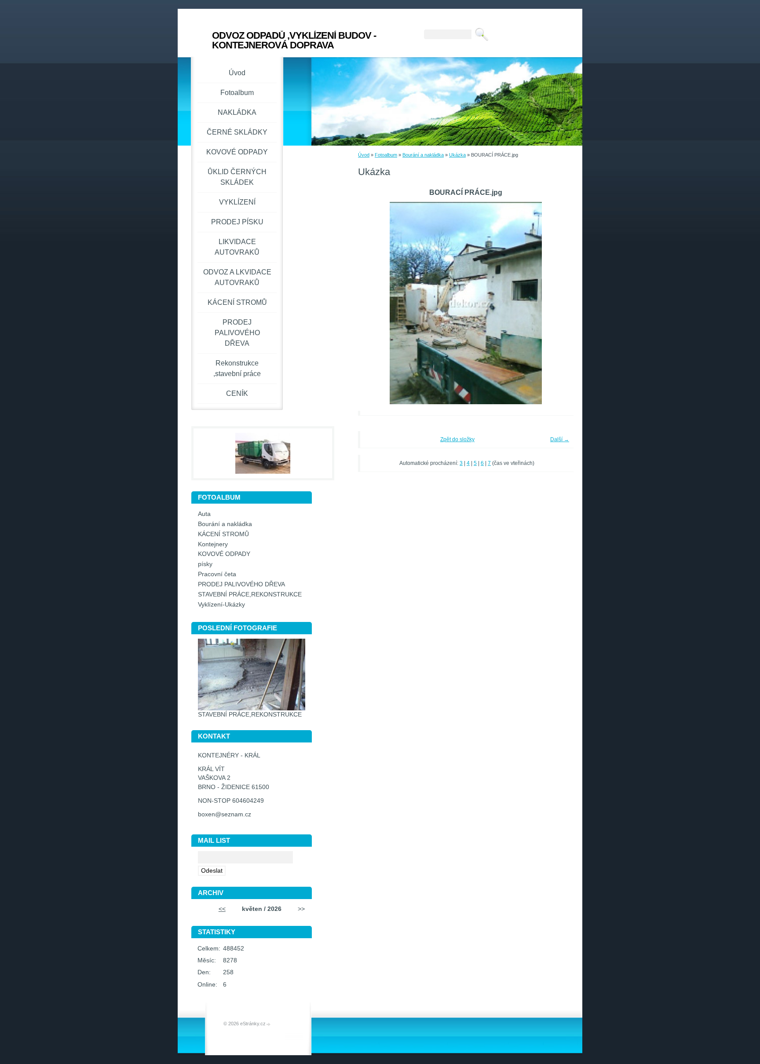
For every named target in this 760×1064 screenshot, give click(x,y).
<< (222, 909)
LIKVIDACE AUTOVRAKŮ (237, 247)
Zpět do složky (457, 439)
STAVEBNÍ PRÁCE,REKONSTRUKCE (250, 594)
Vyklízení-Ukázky (221, 604)
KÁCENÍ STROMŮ (237, 302)
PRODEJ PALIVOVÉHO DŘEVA (237, 332)
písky (205, 564)
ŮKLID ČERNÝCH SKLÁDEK (237, 177)
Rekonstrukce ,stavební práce (237, 368)
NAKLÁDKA (237, 112)
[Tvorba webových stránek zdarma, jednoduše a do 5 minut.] (269, 1024)
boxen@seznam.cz (224, 814)
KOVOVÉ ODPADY (237, 152)
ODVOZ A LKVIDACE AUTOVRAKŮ (237, 277)
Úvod (363, 154)
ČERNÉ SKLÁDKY (237, 132)
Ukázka (457, 154)
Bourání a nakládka (423, 154)
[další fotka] (555, 303)
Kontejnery (213, 544)
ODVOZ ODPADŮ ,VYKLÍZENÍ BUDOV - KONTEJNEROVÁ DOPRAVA (294, 40)
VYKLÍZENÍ (237, 202)
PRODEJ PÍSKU (237, 222)
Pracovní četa (217, 574)
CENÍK (237, 393)
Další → (559, 439)
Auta (204, 514)
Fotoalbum (386, 154)
